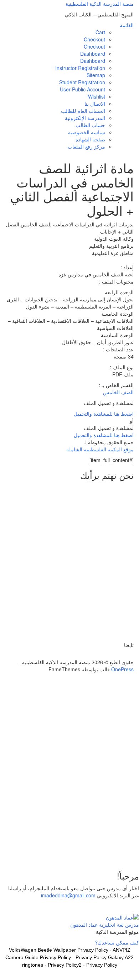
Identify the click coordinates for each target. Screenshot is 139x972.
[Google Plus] (124, 654)
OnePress (122, 669)
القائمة (127, 25)
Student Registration (82, 82)
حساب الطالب (90, 125)
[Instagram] (120, 654)
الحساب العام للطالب (83, 110)
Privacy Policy (101, 965)
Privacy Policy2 (65, 965)
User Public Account (82, 89)
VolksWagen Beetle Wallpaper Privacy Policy (58, 950)
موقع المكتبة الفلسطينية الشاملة (100, 449)
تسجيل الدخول (87, 853)
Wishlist (96, 96)
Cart (100, 32)
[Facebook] (128, 654)
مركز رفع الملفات (86, 146)
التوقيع (110, 853)
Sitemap (96, 75)
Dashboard (92, 53)
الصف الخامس (118, 392)
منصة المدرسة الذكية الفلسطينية (100, 3)
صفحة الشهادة (90, 139)
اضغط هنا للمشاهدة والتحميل (104, 413)
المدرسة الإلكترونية (85, 117)
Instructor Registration (80, 67)
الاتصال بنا (94, 103)
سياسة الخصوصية (86, 132)
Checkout (94, 39)
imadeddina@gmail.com (68, 895)
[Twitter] (132, 654)
